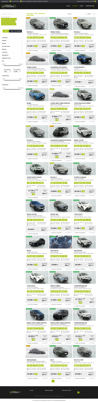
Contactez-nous (5, 1)
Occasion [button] (19, 31)
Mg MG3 (13, 24)
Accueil (68, 5)
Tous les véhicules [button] (6, 31)
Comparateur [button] (89, 5)
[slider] (4, 65)
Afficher (89, 14)
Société (81, 5)
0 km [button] (12, 31)
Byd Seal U (4, 19)
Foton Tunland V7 (6, 24)
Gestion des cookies (66, 390)
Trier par (69, 14)
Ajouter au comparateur (33, 50)
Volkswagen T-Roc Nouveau (8, 21)
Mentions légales (49, 390)
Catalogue (74, 5)
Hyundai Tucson (12, 19)
